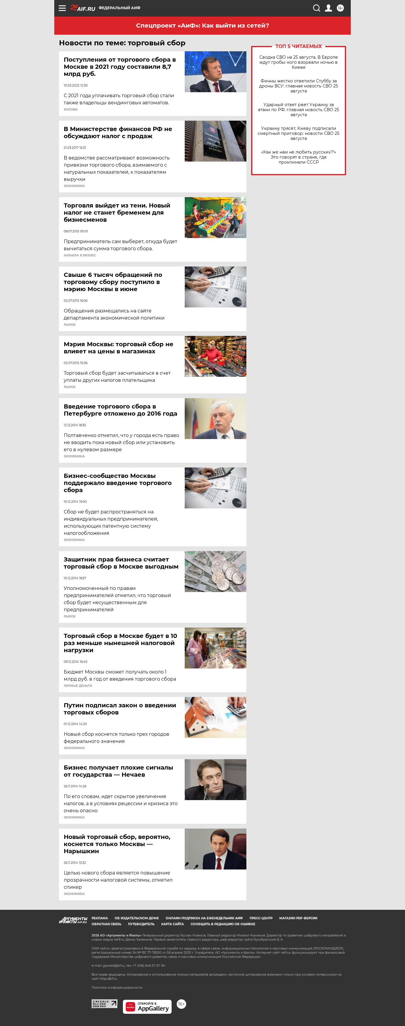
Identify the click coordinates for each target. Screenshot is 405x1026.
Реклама (100, 918)
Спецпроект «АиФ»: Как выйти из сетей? (202, 25)
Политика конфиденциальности (117, 988)
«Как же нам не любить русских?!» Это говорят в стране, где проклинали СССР (298, 157)
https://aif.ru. (108, 979)
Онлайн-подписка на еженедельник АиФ (204, 918)
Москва (71, 109)
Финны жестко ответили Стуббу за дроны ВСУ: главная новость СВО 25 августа (298, 86)
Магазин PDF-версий (298, 918)
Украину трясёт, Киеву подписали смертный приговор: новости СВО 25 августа (298, 133)
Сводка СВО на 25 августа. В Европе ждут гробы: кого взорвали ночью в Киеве (298, 62)
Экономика (74, 186)
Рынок (70, 324)
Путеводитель (141, 924)
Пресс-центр (261, 918)
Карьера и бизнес (80, 255)
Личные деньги (78, 685)
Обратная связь (106, 924)
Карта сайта (172, 924)
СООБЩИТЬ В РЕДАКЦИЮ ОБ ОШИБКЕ (223, 924)
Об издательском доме (137, 918)
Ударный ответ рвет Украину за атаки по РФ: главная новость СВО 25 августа (298, 109)
